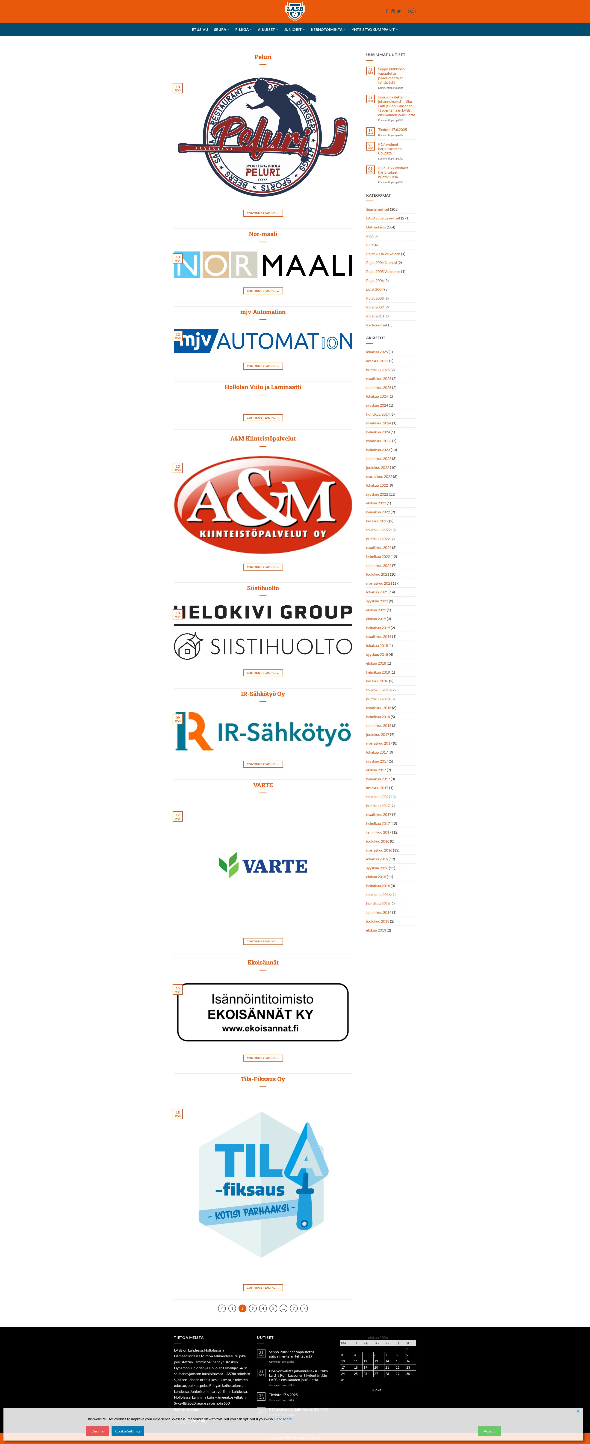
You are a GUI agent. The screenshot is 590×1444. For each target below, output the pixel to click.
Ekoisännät (263, 962)
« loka (376, 1390)
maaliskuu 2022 (378, 547)
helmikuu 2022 (378, 556)
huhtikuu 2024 (378, 414)
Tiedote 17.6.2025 (392, 129)
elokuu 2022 (376, 503)
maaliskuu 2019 (378, 636)
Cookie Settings (127, 1431)
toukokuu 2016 (378, 894)
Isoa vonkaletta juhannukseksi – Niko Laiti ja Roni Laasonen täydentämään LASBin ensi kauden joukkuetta (396, 106)
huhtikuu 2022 (378, 538)
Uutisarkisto (376, 227)
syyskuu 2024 (377, 405)
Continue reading (263, 213)
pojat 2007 (375, 289)
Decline (97, 1431)
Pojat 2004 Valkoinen (383, 254)
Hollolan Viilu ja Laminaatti (263, 387)
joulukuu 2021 (377, 574)
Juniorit (293, 29)
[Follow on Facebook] (387, 11)
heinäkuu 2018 (378, 672)
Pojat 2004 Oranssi (381, 262)
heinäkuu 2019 (378, 627)
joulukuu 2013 (377, 921)
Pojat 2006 (375, 280)
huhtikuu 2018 (378, 699)
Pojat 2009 (375, 307)
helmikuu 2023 (378, 449)
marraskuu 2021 (379, 583)
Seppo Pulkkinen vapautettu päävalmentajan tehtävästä (391, 75)
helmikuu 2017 (378, 823)
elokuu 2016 (376, 877)
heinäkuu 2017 (378, 779)
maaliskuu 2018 (378, 707)
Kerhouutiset (376, 325)
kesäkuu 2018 (377, 681)
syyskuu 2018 (377, 654)
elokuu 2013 (376, 930)
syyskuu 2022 (377, 494)
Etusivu (200, 29)
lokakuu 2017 (377, 752)
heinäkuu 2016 (378, 885)
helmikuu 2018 (378, 716)
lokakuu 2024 (377, 396)
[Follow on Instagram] (393, 11)
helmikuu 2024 (378, 432)
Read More (283, 1419)
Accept (489, 1431)
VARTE (263, 785)
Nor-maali (263, 234)
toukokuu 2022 (378, 529)
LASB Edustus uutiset (383, 218)
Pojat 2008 (375, 298)
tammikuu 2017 (378, 832)
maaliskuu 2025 (378, 378)
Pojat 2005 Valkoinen (383, 271)
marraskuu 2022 (379, 476)
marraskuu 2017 (379, 743)
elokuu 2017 (376, 770)
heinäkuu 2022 (378, 512)
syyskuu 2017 (377, 761)
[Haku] (412, 11)
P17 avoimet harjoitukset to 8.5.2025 (389, 148)
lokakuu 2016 (377, 859)
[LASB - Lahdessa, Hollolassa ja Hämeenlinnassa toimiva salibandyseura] (295, 11)
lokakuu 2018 (377, 645)
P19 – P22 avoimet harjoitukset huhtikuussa (393, 172)
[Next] (304, 1308)
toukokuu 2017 (378, 796)
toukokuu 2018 (378, 690)
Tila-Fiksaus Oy (263, 1079)
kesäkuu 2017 (377, 788)
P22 (369, 236)
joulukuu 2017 (377, 734)
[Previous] (222, 1308)
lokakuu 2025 (377, 352)
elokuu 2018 (376, 663)
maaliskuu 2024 (378, 423)
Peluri (263, 57)
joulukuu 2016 (377, 841)
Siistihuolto (263, 588)
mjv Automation (263, 312)
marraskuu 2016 (379, 850)
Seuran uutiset (377, 209)
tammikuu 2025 (378, 387)
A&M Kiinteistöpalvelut (263, 438)
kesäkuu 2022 (377, 521)
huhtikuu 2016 (378, 903)
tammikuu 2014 (378, 912)
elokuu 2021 (376, 610)
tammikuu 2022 (378, 565)
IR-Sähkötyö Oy (263, 694)
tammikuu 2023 (378, 458)
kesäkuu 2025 (377, 360)
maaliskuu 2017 (378, 814)
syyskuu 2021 (377, 601)
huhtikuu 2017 (378, 805)
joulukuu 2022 (377, 467)
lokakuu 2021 (377, 592)
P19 (369, 245)
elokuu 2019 (376, 618)
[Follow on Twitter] (399, 11)
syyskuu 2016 (377, 868)
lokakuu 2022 (377, 485)
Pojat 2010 (375, 316)
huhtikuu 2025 (378, 369)
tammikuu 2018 (378, 725)
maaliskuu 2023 (378, 440)
